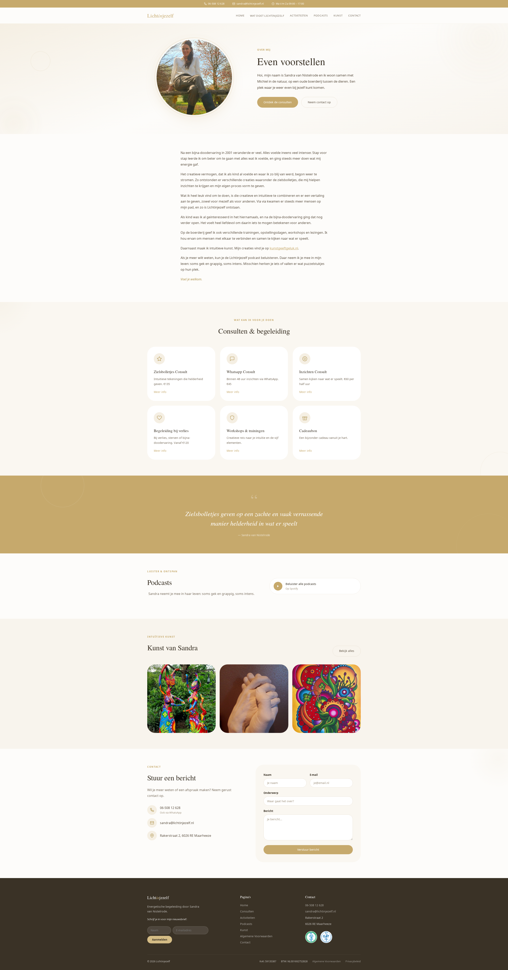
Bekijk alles (346, 651)
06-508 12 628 (216, 3)
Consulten (247, 911)
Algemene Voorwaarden (256, 936)
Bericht (268, 811)
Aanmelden (159, 939)
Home (240, 15)
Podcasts (321, 15)
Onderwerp (271, 793)
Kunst (338, 15)
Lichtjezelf (160, 15)
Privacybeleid (353, 961)
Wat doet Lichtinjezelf (267, 15)
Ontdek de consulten (278, 102)
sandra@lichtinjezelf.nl (250, 3)
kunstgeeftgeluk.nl (284, 248)
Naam (267, 775)
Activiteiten (299, 15)
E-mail (314, 775)
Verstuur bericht (308, 849)
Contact (354, 15)
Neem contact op (319, 102)
